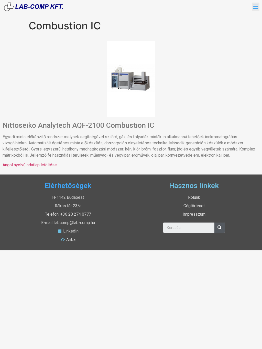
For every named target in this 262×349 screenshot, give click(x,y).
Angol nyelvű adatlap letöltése (30, 164)
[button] (255, 7)
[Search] (219, 228)
